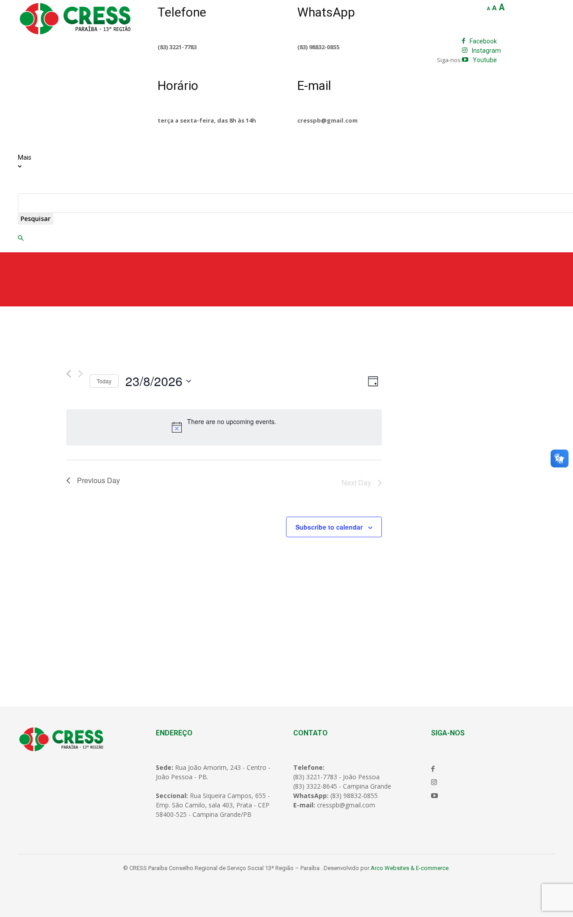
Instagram (486, 50)
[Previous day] (68, 373)
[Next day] (80, 373)
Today (104, 381)
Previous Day (98, 480)
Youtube (485, 60)
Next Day (356, 482)
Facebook (483, 41)
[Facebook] (463, 41)
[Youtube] (465, 60)
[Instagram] (464, 50)
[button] (20, 238)
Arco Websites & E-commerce (410, 868)
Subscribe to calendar (329, 526)
